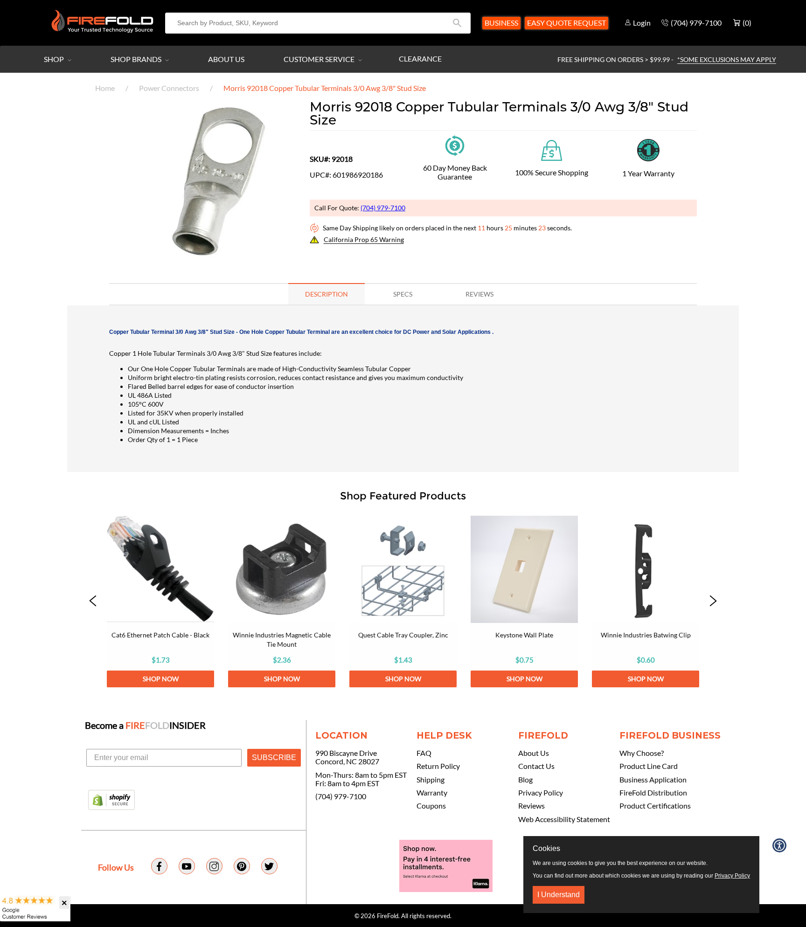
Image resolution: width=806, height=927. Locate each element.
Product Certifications (655, 806)
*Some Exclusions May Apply (726, 59)
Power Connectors (169, 87)
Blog (525, 779)
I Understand (558, 895)
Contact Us (536, 766)
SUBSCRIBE (274, 757)
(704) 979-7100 (383, 208)
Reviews (531, 806)
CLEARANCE (420, 58)
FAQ (424, 753)
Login (642, 22)
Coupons (431, 806)
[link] (160, 601)
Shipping (431, 779)
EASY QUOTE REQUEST (566, 22)
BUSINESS (501, 22)
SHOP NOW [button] (161, 679)
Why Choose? (641, 753)
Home (105, 87)
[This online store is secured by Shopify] (111, 800)
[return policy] (455, 144)
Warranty (432, 793)
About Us (226, 59)
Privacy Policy (540, 793)
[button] (93, 601)
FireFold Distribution (653, 793)
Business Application (653, 779)
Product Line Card (648, 766)
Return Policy (438, 766)
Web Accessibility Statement (564, 819)
